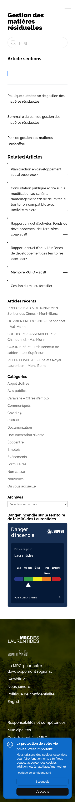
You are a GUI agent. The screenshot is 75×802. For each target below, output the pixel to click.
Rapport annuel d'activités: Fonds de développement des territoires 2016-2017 (37, 253)
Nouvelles (16, 479)
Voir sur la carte (25, 597)
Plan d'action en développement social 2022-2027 (36, 172)
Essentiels (42, 781)
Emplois (14, 450)
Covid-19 (14, 413)
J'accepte (42, 791)
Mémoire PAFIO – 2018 (28, 272)
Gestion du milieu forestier (31, 286)
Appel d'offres (18, 383)
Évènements (17, 457)
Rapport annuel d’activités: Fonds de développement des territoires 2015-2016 (39, 229)
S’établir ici (17, 679)
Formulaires (17, 464)
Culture (13, 420)
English (14, 701)
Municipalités (19, 730)
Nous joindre (19, 686)
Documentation (20, 427)
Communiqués (19, 406)
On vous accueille (22, 486)
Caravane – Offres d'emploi (29, 398)
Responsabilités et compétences (37, 722)
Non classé (16, 472)
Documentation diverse (26, 435)
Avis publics (17, 391)
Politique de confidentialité (31, 694)
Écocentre (16, 442)
